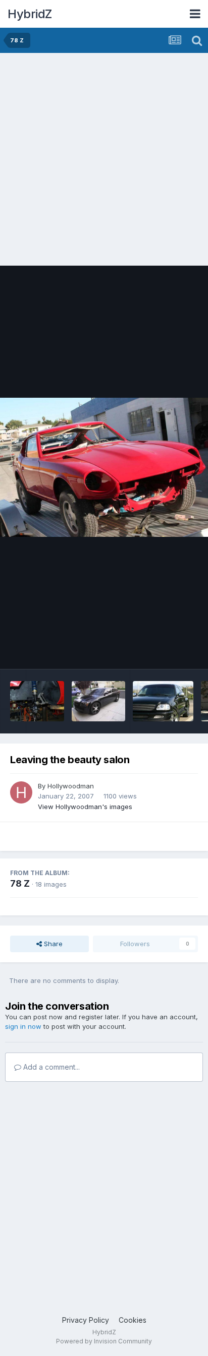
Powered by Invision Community (104, 1341)
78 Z (20, 883)
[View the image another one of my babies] (163, 701)
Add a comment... (50, 1067)
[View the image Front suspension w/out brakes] (37, 701)
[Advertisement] (104, 162)
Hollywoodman (70, 786)
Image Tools (166, 651)
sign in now (23, 1026)
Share (52, 944)
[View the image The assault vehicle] (99, 701)
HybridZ (30, 14)
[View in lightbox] (104, 467)
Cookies (132, 1320)
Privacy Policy (85, 1320)
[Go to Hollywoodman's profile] (21, 792)
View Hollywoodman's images (85, 807)
